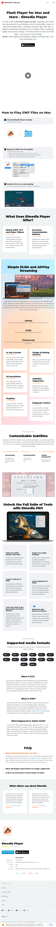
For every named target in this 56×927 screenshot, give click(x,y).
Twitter (5, 910)
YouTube (20, 910)
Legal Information (31, 921)
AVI (49, 654)
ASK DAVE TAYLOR (16, 805)
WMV (32, 654)
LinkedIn (27, 910)
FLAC (41, 654)
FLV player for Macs (34, 758)
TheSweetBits (42, 805)
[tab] (28, 753)
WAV (41, 659)
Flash (15, 654)
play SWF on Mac (38, 711)
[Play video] (28, 75)
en (47, 2)
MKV (6, 654)
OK (50, 924)
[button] (28, 753)
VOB (23, 659)
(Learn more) (16, 846)
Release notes (35, 862)
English (5, 916)
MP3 (14, 659)
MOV (23, 664)
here (36, 925)
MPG (32, 659)
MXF (6, 659)
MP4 (23, 654)
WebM (32, 664)
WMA (49, 659)
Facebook (12, 910)
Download (10, 122)
